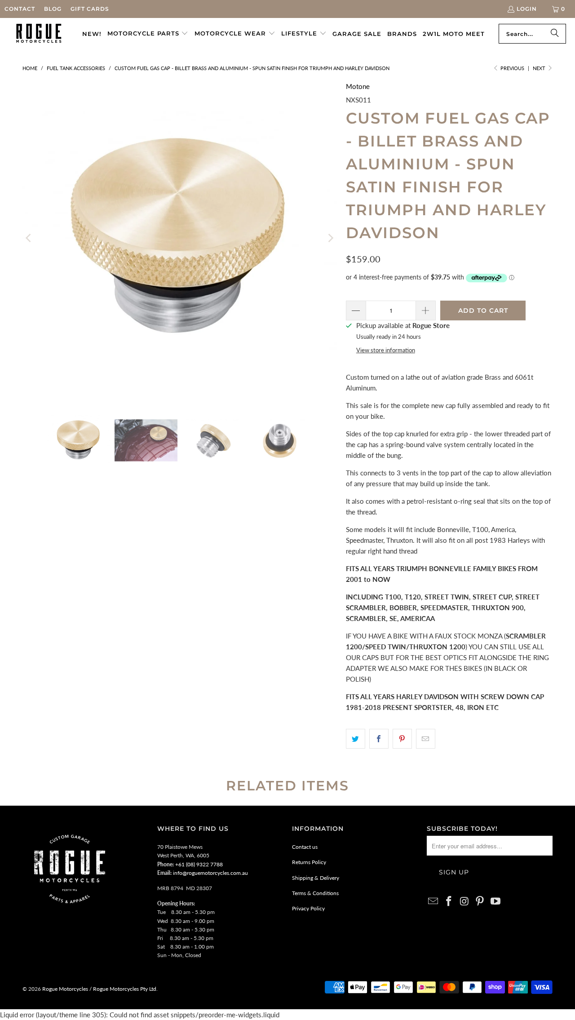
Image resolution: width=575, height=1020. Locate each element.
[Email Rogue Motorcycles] (433, 901)
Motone (358, 86)
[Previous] (29, 238)
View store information (385, 350)
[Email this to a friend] (425, 739)
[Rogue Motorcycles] (38, 33)
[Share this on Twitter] (355, 739)
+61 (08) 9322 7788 (199, 864)
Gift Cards (90, 8)
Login (527, 8)
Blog (53, 8)
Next (540, 68)
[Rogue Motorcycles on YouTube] (496, 901)
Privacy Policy (308, 908)
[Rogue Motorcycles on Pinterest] (480, 901)
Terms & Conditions (315, 893)
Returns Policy (309, 862)
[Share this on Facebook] (379, 739)
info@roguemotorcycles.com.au (210, 872)
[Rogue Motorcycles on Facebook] (449, 901)
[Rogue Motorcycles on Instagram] (464, 901)
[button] (148, 33)
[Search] (555, 34)
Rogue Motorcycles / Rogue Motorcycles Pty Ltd (98, 988)
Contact (19, 8)
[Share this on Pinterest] (402, 739)
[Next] (330, 238)
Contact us (305, 846)
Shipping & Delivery (315, 877)
